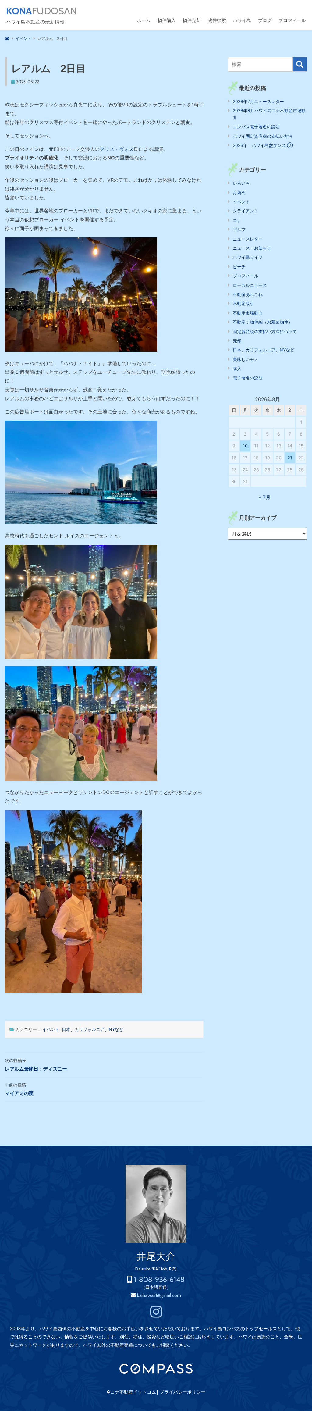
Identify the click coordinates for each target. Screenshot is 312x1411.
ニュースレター (248, 238)
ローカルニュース (250, 285)
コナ (237, 220)
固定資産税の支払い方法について (265, 331)
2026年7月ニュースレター (258, 101)
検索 (299, 64)
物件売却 (192, 20)
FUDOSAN (41, 11)
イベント (50, 1029)
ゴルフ (239, 229)
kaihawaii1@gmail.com (159, 1295)
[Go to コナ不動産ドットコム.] (7, 38)
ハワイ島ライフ (248, 257)
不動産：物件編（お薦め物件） (262, 322)
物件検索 (217, 20)
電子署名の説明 (248, 377)
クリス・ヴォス (117, 149)
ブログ (265, 20)
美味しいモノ (245, 359)
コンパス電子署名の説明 (256, 126)
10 (245, 445)
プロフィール (292, 20)
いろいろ (241, 183)
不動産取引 (243, 303)
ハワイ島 (242, 20)
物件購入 (167, 20)
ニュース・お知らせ (252, 248)
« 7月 (265, 497)
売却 (237, 340)
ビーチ (239, 266)
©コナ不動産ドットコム (131, 1392)
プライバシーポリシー (182, 1392)
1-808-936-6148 (159, 1279)
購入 (237, 368)
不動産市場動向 (248, 312)
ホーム (144, 20)
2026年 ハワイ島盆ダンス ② (263, 145)
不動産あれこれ (248, 294)
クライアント (245, 210)
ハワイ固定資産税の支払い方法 (262, 136)
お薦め (239, 192)
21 (289, 457)
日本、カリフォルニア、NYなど (92, 1029)
